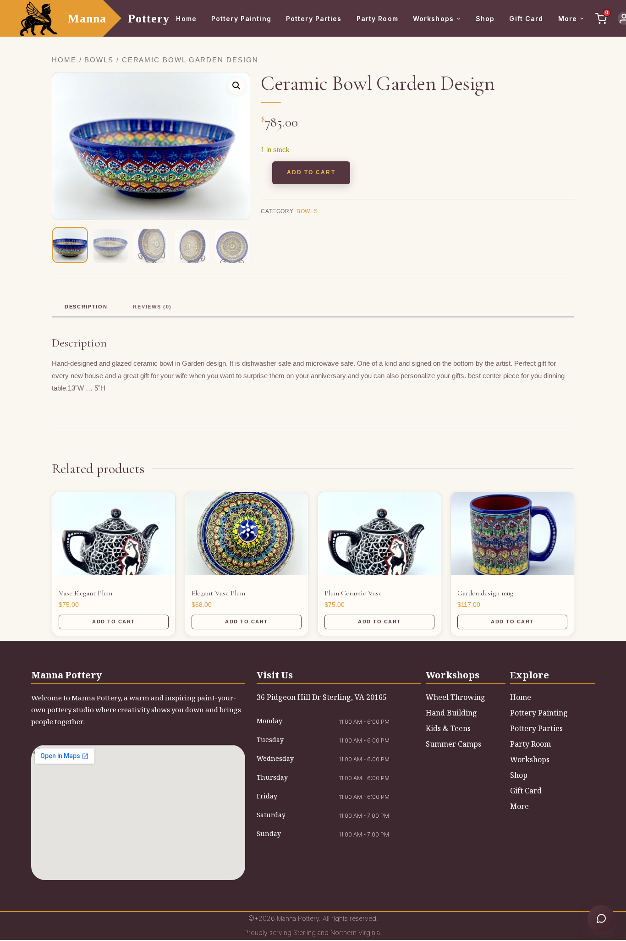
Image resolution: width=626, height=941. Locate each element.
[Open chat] (601, 918)
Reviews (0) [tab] (152, 306)
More (567, 18)
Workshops (433, 18)
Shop (485, 18)
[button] (236, 85)
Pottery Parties (314, 18)
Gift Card (526, 18)
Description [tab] (86, 306)
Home (186, 18)
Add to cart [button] (113, 621)
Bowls (99, 60)
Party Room (377, 18)
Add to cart (311, 172)
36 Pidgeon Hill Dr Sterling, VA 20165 (322, 698)
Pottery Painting (241, 18)
